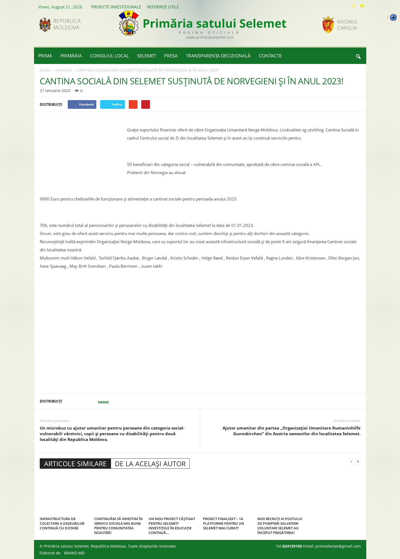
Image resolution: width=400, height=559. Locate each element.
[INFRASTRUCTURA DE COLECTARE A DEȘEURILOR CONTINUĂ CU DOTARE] (64, 494)
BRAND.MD (74, 552)
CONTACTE (270, 55)
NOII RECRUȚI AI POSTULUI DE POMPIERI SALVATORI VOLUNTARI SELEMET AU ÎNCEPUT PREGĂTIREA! (279, 525)
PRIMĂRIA (71, 55)
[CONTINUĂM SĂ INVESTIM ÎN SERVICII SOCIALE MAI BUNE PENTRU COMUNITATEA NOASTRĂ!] (118, 494)
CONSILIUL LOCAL (109, 55)
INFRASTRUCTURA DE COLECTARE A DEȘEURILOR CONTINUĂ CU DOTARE (62, 523)
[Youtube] (362, 6)
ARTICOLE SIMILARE (75, 463)
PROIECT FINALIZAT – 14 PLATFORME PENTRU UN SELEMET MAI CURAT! (223, 523)
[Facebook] (353, 6)
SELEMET (146, 55)
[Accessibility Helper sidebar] (393, 17)
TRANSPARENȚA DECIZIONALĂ (218, 55)
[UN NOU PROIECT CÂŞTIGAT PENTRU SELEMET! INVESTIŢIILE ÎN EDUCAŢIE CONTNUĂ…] (173, 494)
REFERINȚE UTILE (163, 7)
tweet (103, 401)
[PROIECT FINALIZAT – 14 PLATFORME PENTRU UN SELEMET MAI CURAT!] (227, 494)
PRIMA (45, 55)
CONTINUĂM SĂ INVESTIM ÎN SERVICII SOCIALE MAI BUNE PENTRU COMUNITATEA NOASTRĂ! (118, 525)
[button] (358, 56)
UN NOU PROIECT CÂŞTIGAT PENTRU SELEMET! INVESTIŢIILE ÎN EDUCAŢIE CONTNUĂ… (172, 525)
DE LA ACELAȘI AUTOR (150, 463)
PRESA (171, 55)
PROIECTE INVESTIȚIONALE (116, 7)
